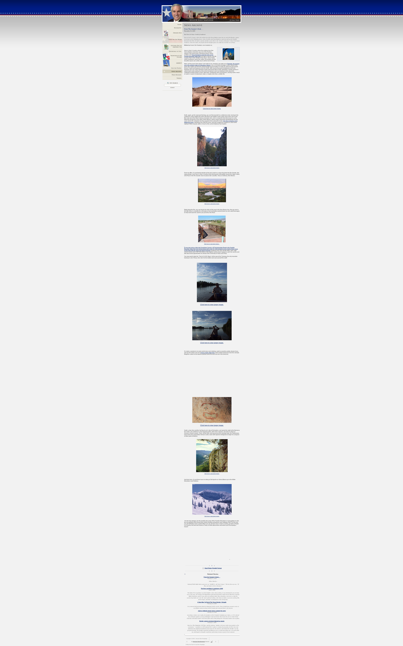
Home (172, 24)
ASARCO (172, 63)
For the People (172, 68)
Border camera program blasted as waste (211, 621)
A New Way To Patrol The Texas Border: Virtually (211, 602)
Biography (172, 27)
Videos (172, 78)
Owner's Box (172, 32)
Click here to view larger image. (212, 108)
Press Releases (172, 74)
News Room (172, 71)
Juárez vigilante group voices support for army (212, 611)
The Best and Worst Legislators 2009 (212, 588)
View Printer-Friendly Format (213, 568)
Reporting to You (172, 51)
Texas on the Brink (172, 39)
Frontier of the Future (172, 56)
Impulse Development (199, 641)
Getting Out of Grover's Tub (172, 46)
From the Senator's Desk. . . (212, 577)
